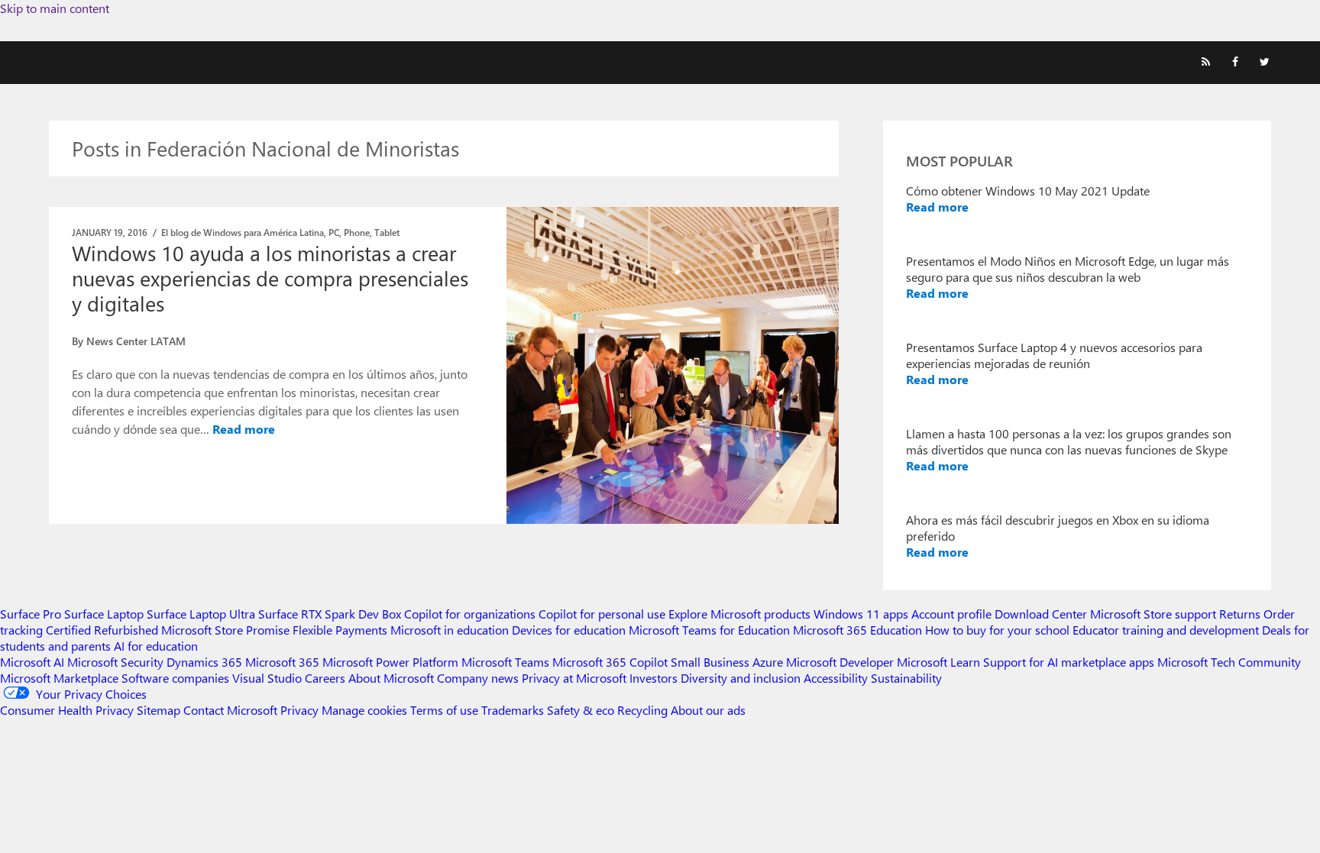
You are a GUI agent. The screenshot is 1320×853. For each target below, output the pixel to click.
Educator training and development (1165, 630)
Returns (1239, 614)
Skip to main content (54, 8)
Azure (767, 662)
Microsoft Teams (505, 662)
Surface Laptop (104, 614)
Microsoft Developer (840, 662)
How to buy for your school (997, 630)
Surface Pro (30, 614)
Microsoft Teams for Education (709, 630)
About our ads (708, 710)
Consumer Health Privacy (67, 710)
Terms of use (444, 710)
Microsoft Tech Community (1229, 662)
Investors (653, 678)
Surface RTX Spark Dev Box (329, 614)
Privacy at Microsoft (574, 678)
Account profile (951, 614)
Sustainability (906, 678)
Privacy (301, 710)
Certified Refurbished (102, 630)
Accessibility (836, 678)
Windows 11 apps (861, 614)
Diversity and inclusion (741, 678)
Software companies (175, 678)
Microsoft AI (32, 662)
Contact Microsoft (230, 710)
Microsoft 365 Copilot (610, 662)
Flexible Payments (340, 630)
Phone (357, 232)
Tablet (387, 232)
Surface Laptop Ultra (201, 614)
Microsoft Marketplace (59, 678)
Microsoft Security (115, 662)
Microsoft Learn (938, 662)
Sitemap (158, 710)
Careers (325, 678)
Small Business (710, 662)
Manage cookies (364, 710)
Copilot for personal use (602, 614)
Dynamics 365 (204, 662)
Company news (478, 678)
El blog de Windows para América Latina (242, 232)
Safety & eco (580, 710)
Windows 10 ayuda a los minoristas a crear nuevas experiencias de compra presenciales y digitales (270, 278)
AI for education (156, 646)
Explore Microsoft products (739, 614)
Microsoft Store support (1153, 614)
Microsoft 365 (282, 662)
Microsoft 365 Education (857, 630)
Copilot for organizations (469, 614)
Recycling (642, 710)
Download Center (1041, 614)
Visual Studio (267, 678)
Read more (243, 429)
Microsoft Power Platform (390, 662)
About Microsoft (391, 678)
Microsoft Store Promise (225, 630)
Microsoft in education (449, 630)
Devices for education (569, 630)
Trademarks (512, 710)
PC (333, 232)
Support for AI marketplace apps (1068, 662)
